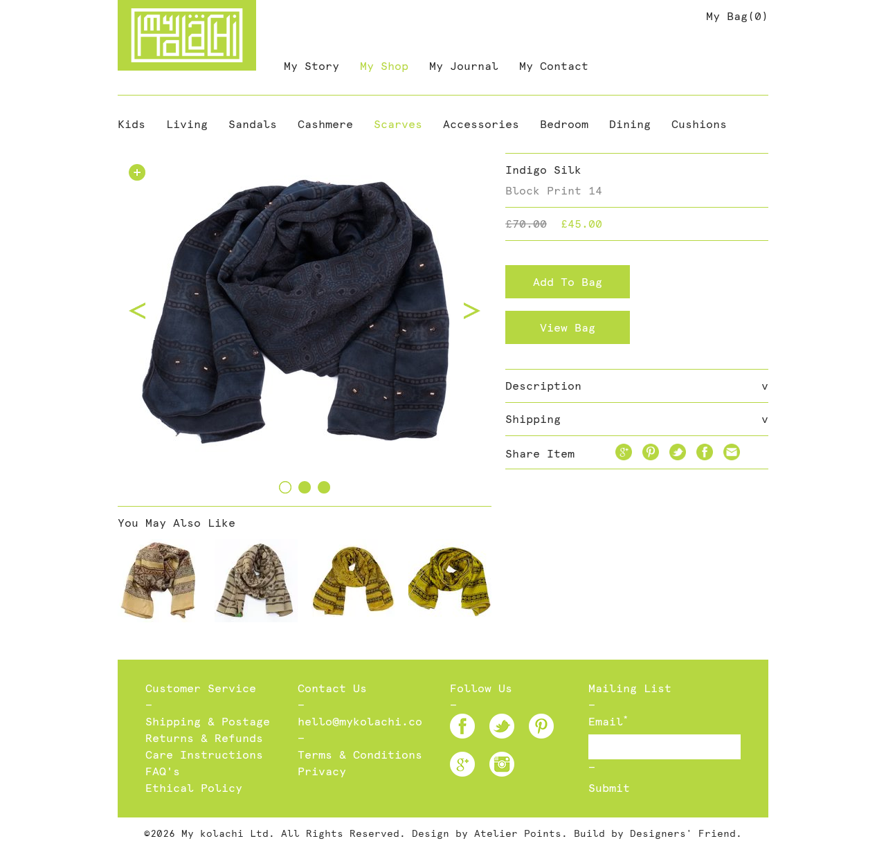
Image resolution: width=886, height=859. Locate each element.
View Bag (567, 327)
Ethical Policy (193, 788)
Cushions (699, 124)
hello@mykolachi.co (360, 721)
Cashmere (325, 124)
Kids (131, 124)
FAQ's (162, 771)
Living (187, 124)
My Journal (463, 66)
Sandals (252, 124)
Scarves (398, 124)
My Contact (553, 66)
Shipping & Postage (207, 721)
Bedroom (564, 124)
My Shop (384, 66)
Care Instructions (204, 754)
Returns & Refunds (204, 738)
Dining (630, 124)
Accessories (481, 124)
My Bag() (737, 16)
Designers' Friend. (686, 834)
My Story (311, 66)
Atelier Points (517, 834)
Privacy (322, 771)
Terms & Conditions (360, 754)
